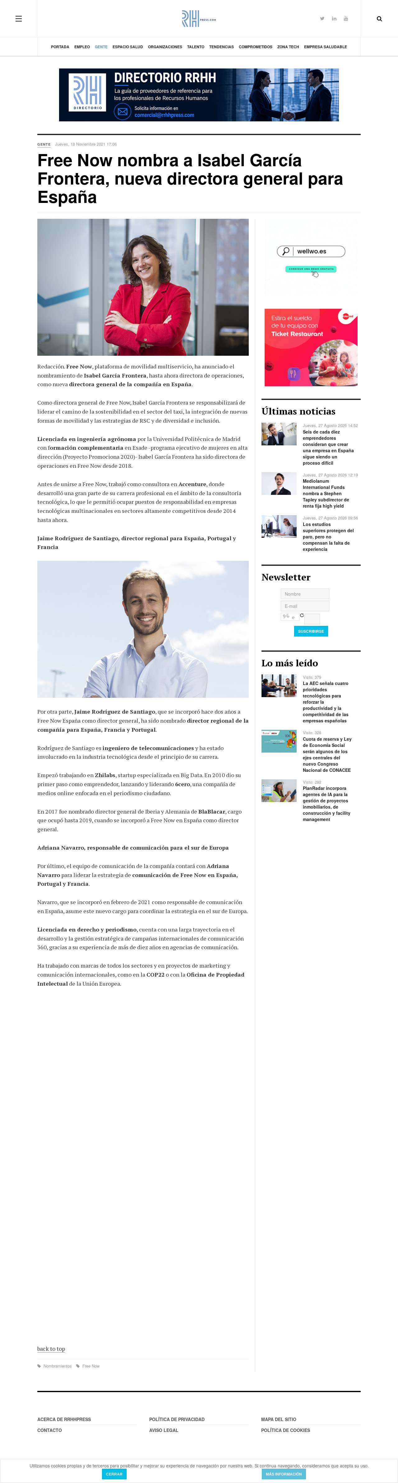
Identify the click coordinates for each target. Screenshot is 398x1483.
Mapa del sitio (278, 1419)
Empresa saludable (325, 46)
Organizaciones (165, 46)
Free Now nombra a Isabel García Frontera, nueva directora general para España (190, 178)
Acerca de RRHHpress (64, 1419)
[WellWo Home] (311, 257)
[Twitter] (322, 18)
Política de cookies (285, 1430)
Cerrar (114, 1474)
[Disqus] (143, 1084)
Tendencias (221, 46)
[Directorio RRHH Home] (199, 94)
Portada (60, 46)
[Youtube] (346, 18)
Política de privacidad (177, 1419)
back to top (51, 1348)
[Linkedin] (334, 18)
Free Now (90, 1366)
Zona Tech (288, 46)
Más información (284, 1474)
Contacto (49, 1430)
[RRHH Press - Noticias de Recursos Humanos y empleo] (199, 18)
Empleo (82, 46)
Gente (101, 46)
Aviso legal (163, 1430)
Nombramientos (57, 1366)
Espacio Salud (128, 46)
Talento (195, 46)
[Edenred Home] (311, 347)
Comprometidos (255, 46)
